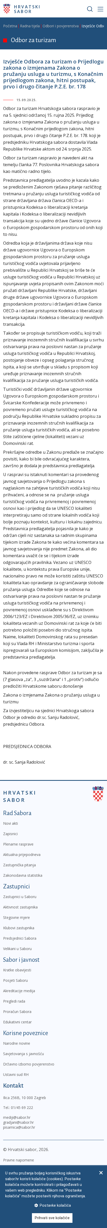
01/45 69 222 (22, 1107)
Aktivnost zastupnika (20, 907)
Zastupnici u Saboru (19, 896)
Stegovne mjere (16, 917)
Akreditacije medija (19, 990)
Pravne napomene (18, 1160)
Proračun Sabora (17, 1011)
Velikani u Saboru (17, 948)
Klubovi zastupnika (18, 927)
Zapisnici (10, 833)
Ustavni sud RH (16, 1074)
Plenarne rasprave (18, 844)
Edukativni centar (17, 1021)
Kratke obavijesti (17, 969)
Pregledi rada (14, 1001)
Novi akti (10, 823)
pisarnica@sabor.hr (19, 1127)
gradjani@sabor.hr (18, 1122)
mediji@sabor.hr (16, 1117)
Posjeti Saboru (15, 980)
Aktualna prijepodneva (22, 854)
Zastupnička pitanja (19, 864)
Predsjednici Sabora (19, 938)
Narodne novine (16, 1043)
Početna (10, 25)
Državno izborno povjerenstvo (28, 1064)
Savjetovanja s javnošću (23, 1053)
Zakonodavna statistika (22, 875)
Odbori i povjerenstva (61, 25)
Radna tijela (30, 25)
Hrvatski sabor (27, 9)
